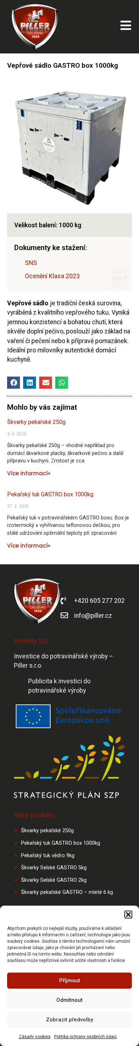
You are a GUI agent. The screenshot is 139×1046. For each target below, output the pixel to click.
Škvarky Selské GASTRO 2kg (54, 880)
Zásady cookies (35, 1036)
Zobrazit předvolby (69, 1019)
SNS (31, 262)
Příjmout (69, 980)
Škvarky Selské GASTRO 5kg (54, 868)
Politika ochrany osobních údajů (85, 1036)
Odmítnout (69, 1000)
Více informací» (28, 473)
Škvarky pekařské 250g (36, 422)
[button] (128, 914)
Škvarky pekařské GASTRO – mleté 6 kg (67, 892)
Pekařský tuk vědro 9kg (47, 856)
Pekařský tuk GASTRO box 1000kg (50, 494)
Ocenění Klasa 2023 (52, 276)
